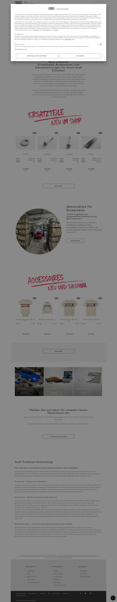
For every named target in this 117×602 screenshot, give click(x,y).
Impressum (56, 30)
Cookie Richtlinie (36, 30)
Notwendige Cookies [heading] (19, 34)
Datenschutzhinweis (47, 30)
